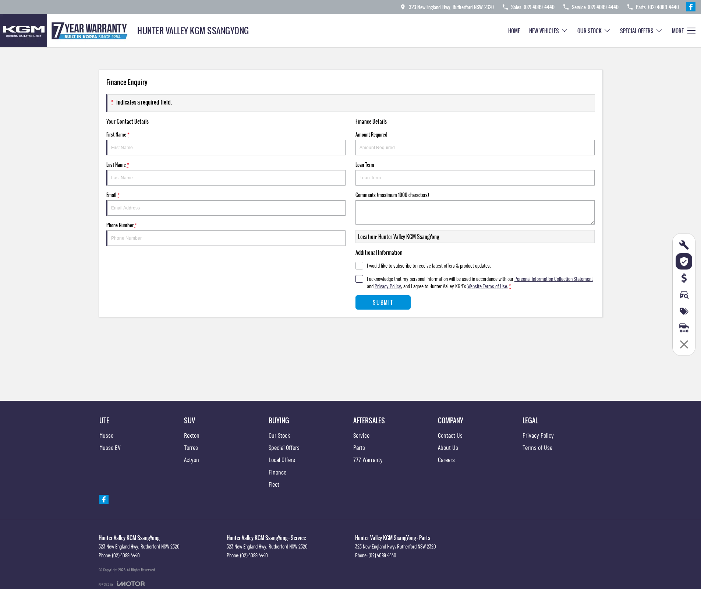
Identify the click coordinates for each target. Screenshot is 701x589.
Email (113, 194)
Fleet (274, 484)
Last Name (117, 164)
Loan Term (364, 164)
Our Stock (589, 31)
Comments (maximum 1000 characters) (392, 194)
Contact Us (450, 435)
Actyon (191, 459)
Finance (277, 472)
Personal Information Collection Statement (553, 278)
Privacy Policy (388, 286)
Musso (106, 435)
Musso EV (110, 447)
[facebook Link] (690, 6)
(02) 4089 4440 (126, 555)
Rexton (191, 435)
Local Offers (282, 459)
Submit (383, 302)
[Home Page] (66, 30)
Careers (446, 459)
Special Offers (637, 31)
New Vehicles (544, 31)
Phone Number (121, 225)
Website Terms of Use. (487, 286)
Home (514, 31)
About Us (448, 447)
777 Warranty (368, 459)
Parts (359, 447)
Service (361, 435)
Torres (191, 447)
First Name (118, 134)
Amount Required (371, 134)
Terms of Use (537, 447)
